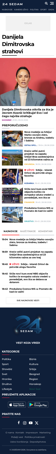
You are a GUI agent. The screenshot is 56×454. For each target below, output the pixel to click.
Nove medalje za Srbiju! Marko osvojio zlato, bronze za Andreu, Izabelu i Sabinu (39, 136)
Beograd (34, 374)
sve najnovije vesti (28, 300)
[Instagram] (24, 423)
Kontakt (20, 432)
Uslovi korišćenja (19, 441)
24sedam (16, 449)
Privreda (29, 164)
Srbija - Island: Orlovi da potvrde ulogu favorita (38, 173)
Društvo (29, 221)
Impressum (32, 432)
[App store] (17, 405)
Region (33, 379)
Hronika (7, 379)
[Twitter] (36, 423)
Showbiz (6, 120)
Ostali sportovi (30, 145)
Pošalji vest (17, 437)
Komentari (45, 231)
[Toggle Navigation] (52, 3)
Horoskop (35, 384)
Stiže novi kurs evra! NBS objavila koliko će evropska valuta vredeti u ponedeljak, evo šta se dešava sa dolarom (39, 193)
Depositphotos (38, 441)
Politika (34, 9)
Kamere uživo (21, 9)
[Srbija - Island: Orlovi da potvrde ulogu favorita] (12, 177)
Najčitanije (28, 231)
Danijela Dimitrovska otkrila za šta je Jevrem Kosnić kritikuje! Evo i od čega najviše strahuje (27, 113)
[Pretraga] (46, 3)
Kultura (33, 364)
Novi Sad (34, 389)
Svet (4, 374)
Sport (43, 9)
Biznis (32, 359)
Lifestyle (7, 389)
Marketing (45, 432)
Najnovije (7, 9)
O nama (10, 432)
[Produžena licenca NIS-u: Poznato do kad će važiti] (12, 215)
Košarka (29, 183)
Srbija (32, 369)
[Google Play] (38, 405)
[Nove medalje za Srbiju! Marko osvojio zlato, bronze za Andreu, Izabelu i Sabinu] (12, 139)
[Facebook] (18, 423)
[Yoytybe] (30, 423)
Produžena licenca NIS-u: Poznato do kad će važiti (38, 209)
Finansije (29, 202)
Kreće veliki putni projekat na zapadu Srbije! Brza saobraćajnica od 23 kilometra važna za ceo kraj (39, 155)
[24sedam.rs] (12, 4)
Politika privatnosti (35, 437)
